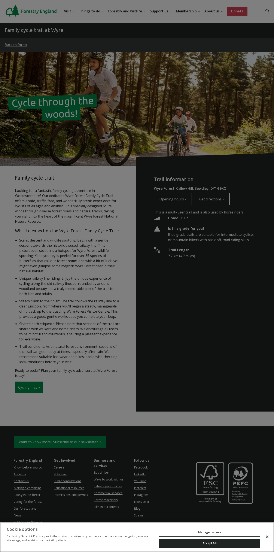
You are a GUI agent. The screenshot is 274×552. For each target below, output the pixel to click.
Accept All (210, 543)
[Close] (267, 536)
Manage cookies (209, 532)
